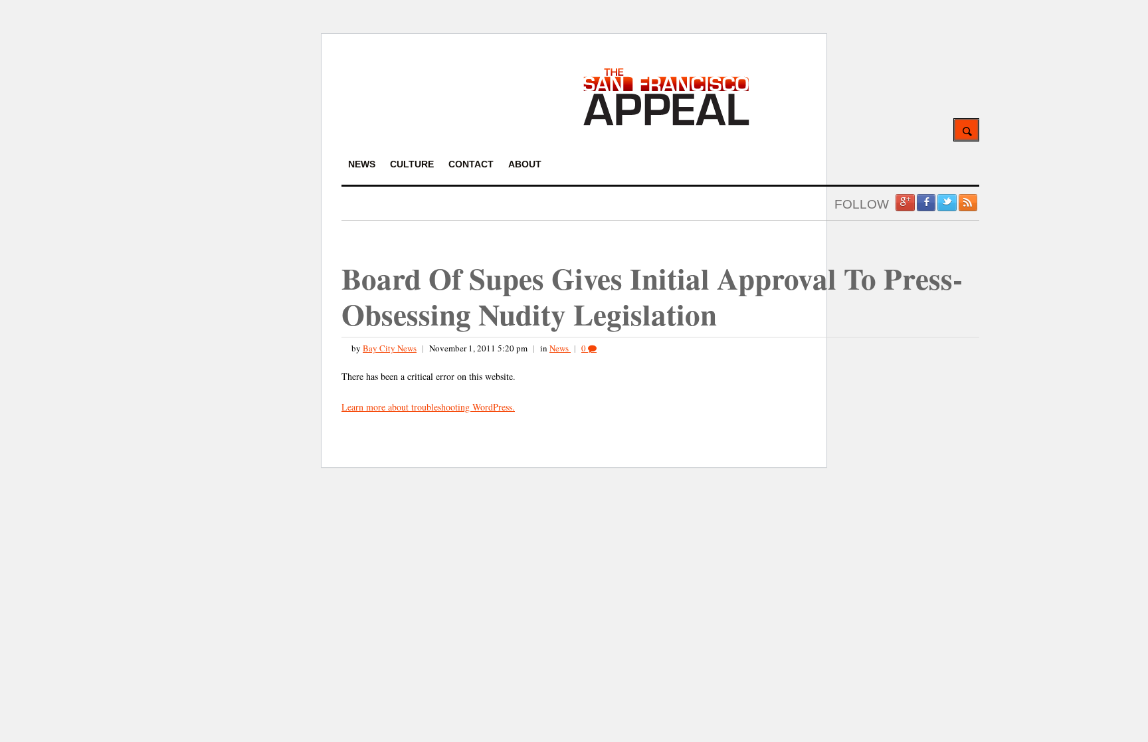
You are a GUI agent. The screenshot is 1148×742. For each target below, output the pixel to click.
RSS (968, 202)
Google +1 (905, 202)
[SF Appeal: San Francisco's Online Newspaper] (666, 123)
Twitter (946, 202)
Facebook (926, 202)
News (560, 348)
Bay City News (390, 348)
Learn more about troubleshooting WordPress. (428, 407)
